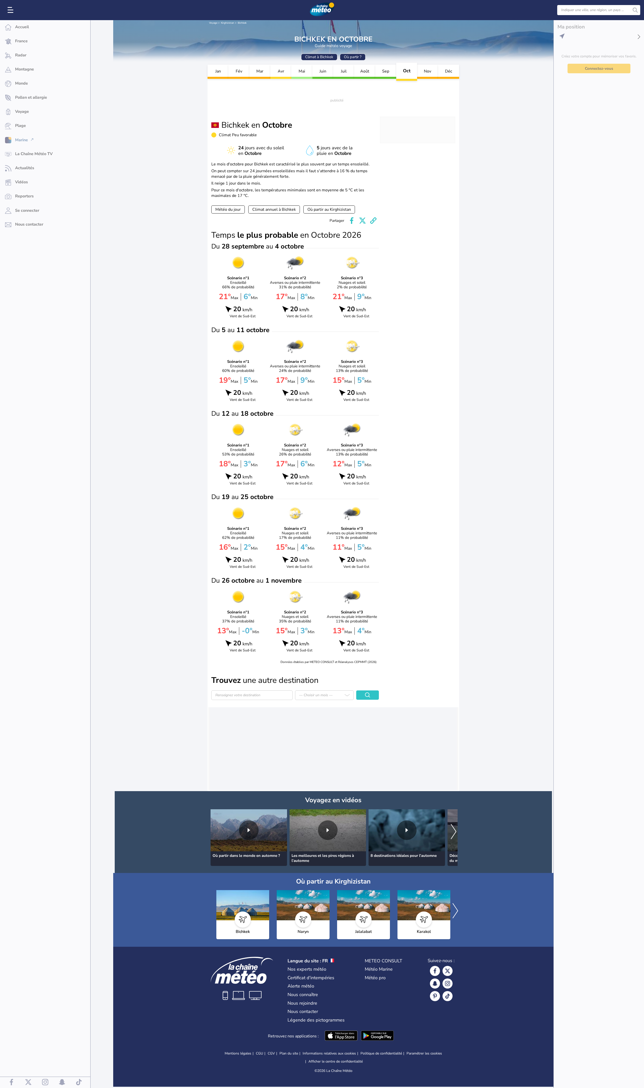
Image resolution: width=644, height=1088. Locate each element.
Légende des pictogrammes (316, 1020)
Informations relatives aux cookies (329, 1053)
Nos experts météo (307, 969)
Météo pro (375, 978)
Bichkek (242, 23)
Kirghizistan (227, 23)
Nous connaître (303, 995)
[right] (454, 832)
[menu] (11, 10)
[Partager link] (373, 220)
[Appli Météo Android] (377, 1036)
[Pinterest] (435, 996)
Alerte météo (301, 986)
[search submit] (635, 10)
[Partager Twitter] (362, 220)
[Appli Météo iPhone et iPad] (341, 1036)
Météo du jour (228, 209)
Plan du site (288, 1053)
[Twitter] (447, 971)
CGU (259, 1053)
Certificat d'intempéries (311, 978)
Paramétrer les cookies (424, 1053)
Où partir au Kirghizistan (329, 209)
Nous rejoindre (302, 1003)
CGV (271, 1053)
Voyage (213, 23)
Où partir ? (352, 56)
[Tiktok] (447, 996)
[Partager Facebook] (351, 220)
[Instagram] (447, 983)
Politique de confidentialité (381, 1053)
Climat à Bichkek (319, 56)
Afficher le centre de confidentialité (335, 1062)
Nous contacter (303, 1011)
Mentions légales (238, 1053)
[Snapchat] (435, 983)
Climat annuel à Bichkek (274, 209)
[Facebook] (435, 971)
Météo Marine (379, 969)
